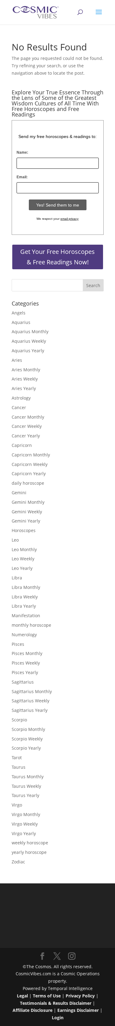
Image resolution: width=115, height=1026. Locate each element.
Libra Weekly (25, 597)
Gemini (19, 492)
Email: (22, 177)
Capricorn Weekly (30, 464)
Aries (17, 360)
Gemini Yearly (26, 521)
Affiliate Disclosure (32, 1010)
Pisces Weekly (26, 663)
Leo (15, 540)
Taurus (18, 767)
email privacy (69, 218)
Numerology (24, 634)
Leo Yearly (22, 568)
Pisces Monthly (27, 653)
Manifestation (26, 615)
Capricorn (22, 445)
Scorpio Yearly (26, 748)
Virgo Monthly (26, 814)
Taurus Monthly (28, 776)
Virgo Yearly (24, 833)
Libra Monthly (26, 587)
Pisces (18, 644)
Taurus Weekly (26, 786)
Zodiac (18, 862)
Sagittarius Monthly (32, 691)
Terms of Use (47, 996)
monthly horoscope (31, 625)
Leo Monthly (24, 549)
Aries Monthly (26, 370)
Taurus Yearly (25, 795)
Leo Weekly (23, 559)
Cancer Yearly (26, 436)
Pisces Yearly (25, 672)
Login (57, 1017)
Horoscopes (24, 530)
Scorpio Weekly (27, 739)
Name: (22, 152)
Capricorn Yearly (29, 473)
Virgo (17, 805)
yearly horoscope (29, 852)
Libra (17, 578)
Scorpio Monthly (28, 729)
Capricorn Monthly (31, 455)
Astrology (21, 398)
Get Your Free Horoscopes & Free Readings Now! (57, 256)
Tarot (17, 757)
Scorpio (19, 720)
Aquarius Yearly (28, 350)
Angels (18, 313)
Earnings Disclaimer (78, 1010)
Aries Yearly (24, 388)
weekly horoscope (30, 843)
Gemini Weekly (27, 512)
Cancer (19, 407)
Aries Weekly (25, 379)
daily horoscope (28, 483)
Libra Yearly (24, 606)
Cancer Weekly (27, 426)
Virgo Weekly (25, 824)
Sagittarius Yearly (30, 710)
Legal (22, 996)
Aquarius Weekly (29, 341)
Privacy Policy (80, 996)
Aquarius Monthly (30, 331)
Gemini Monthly (28, 502)
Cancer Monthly (28, 417)
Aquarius (21, 322)
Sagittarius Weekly (30, 701)
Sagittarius (23, 682)
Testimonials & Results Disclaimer (55, 1003)
